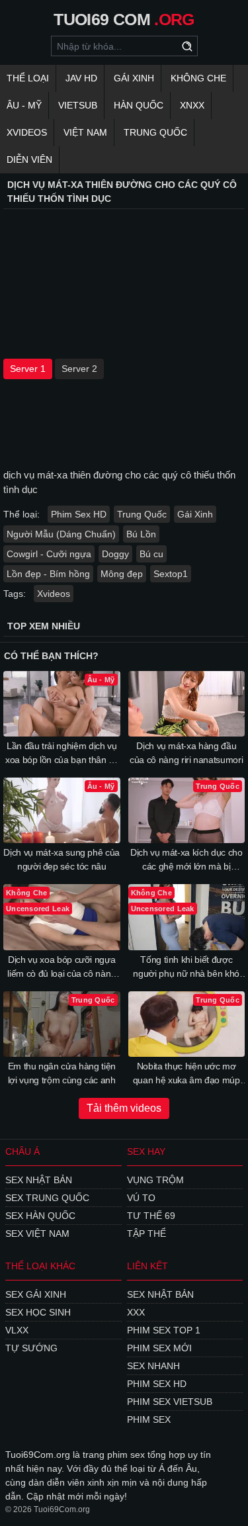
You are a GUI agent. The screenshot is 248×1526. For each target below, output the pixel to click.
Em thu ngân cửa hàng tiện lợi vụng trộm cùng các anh (62, 1073)
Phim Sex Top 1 (163, 1330)
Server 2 (79, 368)
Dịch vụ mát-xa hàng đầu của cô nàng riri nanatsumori (186, 753)
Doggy (115, 554)
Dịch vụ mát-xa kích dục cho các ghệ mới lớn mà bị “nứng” (186, 860)
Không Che (198, 78)
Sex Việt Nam (37, 1233)
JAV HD (81, 78)
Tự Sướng (31, 1348)
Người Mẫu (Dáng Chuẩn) (61, 534)
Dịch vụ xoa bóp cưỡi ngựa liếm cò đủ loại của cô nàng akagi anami (61, 967)
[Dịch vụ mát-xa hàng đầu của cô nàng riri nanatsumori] (186, 704)
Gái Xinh (134, 78)
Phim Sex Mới (159, 1348)
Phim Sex (149, 1419)
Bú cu (151, 554)
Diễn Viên (29, 159)
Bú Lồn (141, 534)
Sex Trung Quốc (47, 1197)
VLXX (16, 1330)
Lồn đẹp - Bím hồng (48, 573)
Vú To (141, 1197)
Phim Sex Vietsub (169, 1401)
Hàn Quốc (138, 105)
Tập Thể (146, 1233)
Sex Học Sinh (38, 1312)
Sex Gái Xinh (35, 1294)
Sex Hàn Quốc (40, 1215)
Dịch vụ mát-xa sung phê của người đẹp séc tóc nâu (61, 859)
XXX (136, 1312)
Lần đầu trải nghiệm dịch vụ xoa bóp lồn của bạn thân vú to (61, 754)
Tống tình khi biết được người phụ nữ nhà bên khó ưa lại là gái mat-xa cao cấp (186, 967)
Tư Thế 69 (151, 1215)
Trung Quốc (155, 132)
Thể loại (28, 78)
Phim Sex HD (78, 514)
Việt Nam (85, 132)
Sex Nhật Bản (38, 1180)
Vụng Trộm (155, 1180)
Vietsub (77, 105)
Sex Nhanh (153, 1366)
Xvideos (27, 132)
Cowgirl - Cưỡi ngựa (49, 554)
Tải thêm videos (124, 1108)
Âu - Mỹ (24, 105)
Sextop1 (170, 573)
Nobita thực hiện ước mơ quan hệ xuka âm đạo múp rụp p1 (186, 1074)
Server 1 (28, 368)
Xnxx (192, 105)
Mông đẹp (122, 573)
